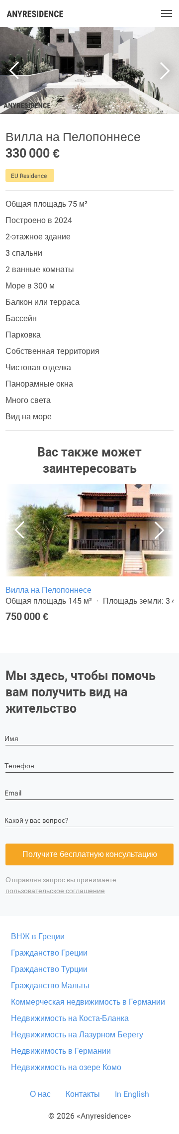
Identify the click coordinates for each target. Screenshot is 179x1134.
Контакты (83, 1094)
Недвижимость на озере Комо (66, 1067)
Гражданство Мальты (50, 985)
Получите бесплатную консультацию (89, 854)
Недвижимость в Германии (61, 1051)
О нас (40, 1094)
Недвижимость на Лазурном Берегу (77, 1034)
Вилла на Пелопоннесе (48, 590)
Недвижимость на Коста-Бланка (70, 1018)
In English (132, 1094)
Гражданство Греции (49, 953)
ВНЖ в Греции (38, 936)
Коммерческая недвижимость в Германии (88, 1002)
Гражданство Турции (49, 969)
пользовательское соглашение (55, 891)
